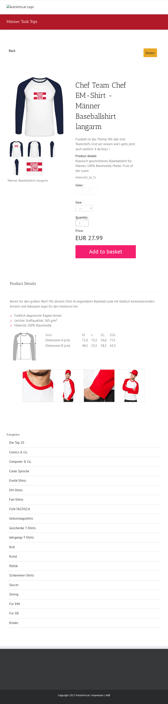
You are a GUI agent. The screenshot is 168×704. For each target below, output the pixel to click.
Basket (150, 53)
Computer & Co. (20, 461)
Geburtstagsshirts (21, 518)
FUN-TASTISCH (19, 509)
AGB (107, 695)
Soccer (14, 585)
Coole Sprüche (19, 471)
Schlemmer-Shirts (21, 575)
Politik (13, 566)
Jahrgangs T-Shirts (21, 537)
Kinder (13, 623)
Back (12, 51)
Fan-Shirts (16, 499)
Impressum (97, 695)
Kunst (13, 556)
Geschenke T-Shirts (22, 528)
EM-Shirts (16, 490)
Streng (13, 594)
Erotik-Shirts (17, 480)
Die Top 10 (16, 442)
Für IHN (14, 604)
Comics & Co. (18, 452)
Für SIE (14, 613)
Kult (12, 547)
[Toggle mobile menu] (159, 7)
